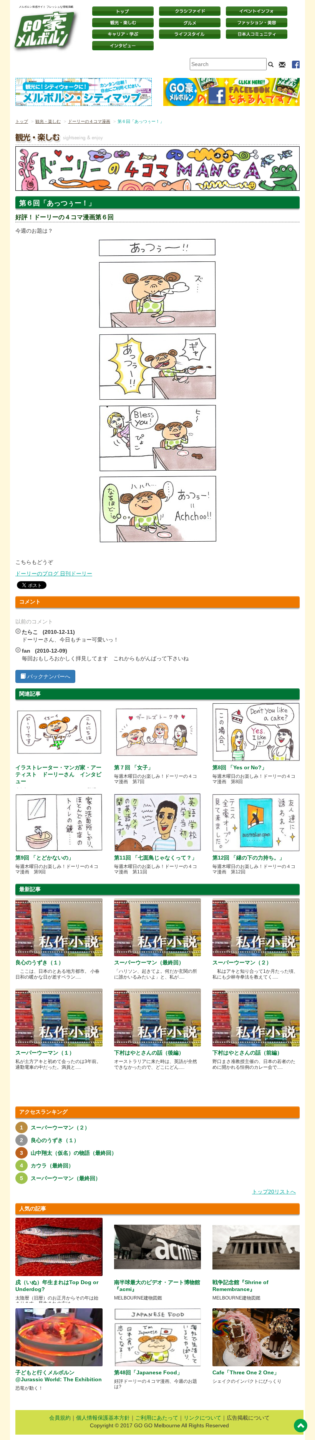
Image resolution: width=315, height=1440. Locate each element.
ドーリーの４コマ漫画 (89, 121)
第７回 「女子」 (133, 767)
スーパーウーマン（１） (45, 1053)
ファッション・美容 (256, 22)
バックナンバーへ (48, 676)
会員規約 (60, 1418)
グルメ (189, 22)
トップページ (123, 11)
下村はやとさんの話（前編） (247, 1053)
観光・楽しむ (123, 22)
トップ (21, 121)
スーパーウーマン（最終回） (149, 962)
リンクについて (202, 1418)
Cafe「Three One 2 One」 (245, 1372)
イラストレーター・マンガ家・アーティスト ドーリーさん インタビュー (58, 774)
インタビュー (123, 45)
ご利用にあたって (156, 1418)
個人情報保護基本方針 (103, 1418)
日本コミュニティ (256, 34)
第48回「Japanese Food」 (148, 1372)
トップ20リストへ (274, 1192)
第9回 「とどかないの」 (44, 858)
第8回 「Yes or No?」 (239, 767)
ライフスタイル (189, 34)
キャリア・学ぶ (123, 34)
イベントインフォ (256, 11)
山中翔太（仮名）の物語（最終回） (74, 1153)
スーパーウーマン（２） (242, 962)
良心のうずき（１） (39, 962)
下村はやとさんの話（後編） (149, 1053)
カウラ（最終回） (52, 1165)
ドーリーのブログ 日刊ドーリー (53, 573)
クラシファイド (189, 11)
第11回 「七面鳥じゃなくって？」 (155, 858)
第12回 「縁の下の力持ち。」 (248, 858)
